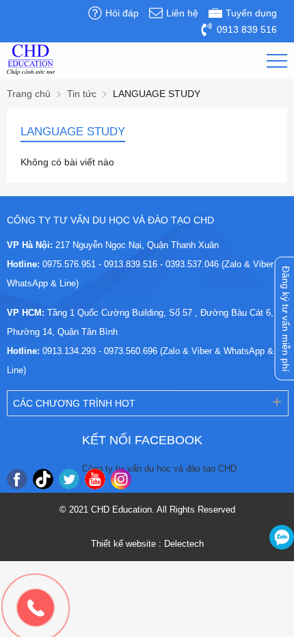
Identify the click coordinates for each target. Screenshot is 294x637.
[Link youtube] (95, 479)
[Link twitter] (69, 479)
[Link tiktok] (43, 479)
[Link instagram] (121, 479)
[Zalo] (281, 537)
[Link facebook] (17, 479)
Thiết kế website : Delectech (147, 544)
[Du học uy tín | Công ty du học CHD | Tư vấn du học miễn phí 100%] (31, 59)
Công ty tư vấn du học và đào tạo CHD (159, 468)
